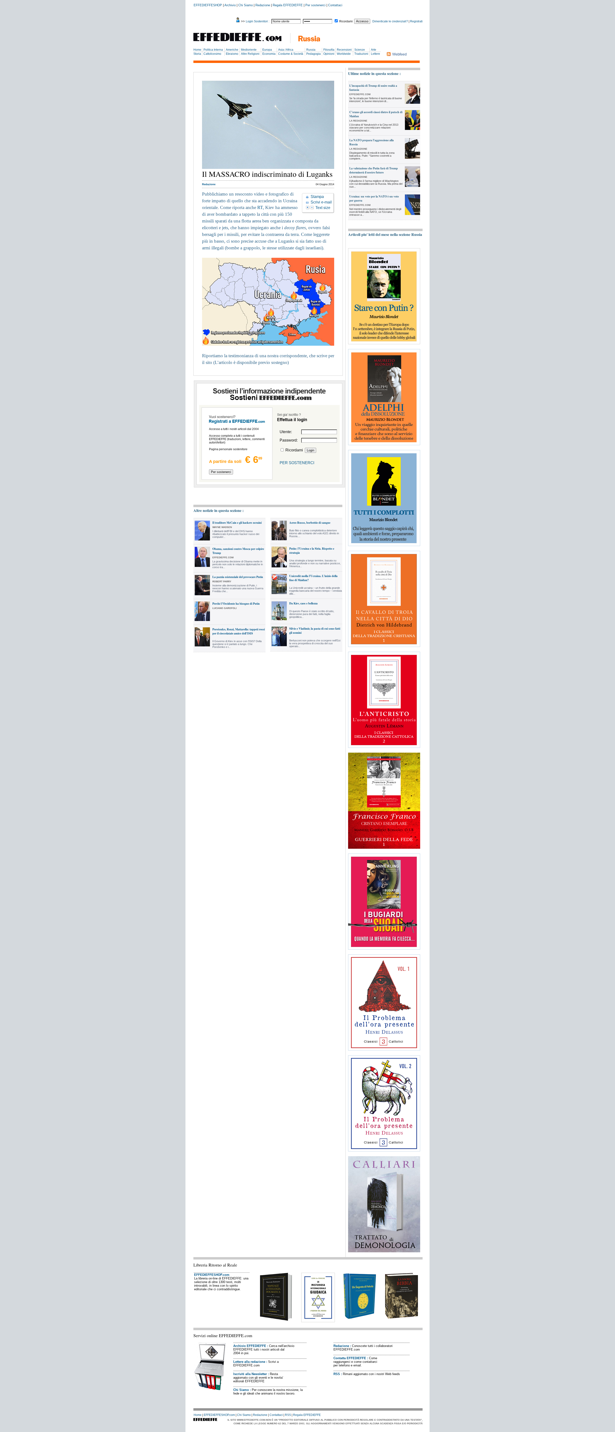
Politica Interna (213, 49)
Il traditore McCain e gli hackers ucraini (237, 523)
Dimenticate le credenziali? (390, 21)
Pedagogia (313, 53)
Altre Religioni (250, 53)
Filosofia (328, 49)
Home (197, 49)
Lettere (375, 53)
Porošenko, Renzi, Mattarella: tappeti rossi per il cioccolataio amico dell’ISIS (238, 631)
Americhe (232, 49)
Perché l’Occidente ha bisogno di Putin (236, 604)
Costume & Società (290, 53)
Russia (310, 49)
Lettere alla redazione (249, 1362)
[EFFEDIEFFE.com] (241, 42)
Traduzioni (361, 53)
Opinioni (328, 53)
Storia (197, 53)
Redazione (262, 5)
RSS (336, 1374)
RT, (261, 207)
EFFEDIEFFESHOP (208, 5)
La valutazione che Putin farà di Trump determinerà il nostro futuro (373, 170)
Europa (267, 49)
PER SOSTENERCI (297, 463)
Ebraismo (232, 53)
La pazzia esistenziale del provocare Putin (237, 577)
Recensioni (344, 49)
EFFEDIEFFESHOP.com (211, 1275)
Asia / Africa (285, 49)
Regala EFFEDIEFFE (288, 5)
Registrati (416, 21)
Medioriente (249, 49)
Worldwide (344, 53)
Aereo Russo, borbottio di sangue (309, 523)
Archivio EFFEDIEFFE (249, 1346)
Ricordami (346, 21)
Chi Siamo (245, 5)
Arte (373, 49)
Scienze (359, 49)
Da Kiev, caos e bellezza (303, 603)
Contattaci (335, 5)
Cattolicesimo (212, 53)
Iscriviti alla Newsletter (250, 1374)
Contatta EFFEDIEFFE (349, 1358)
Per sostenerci (315, 5)
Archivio (230, 5)
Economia (269, 53)
